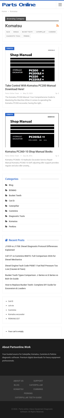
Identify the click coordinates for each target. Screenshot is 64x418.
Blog (8, 32)
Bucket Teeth (27, 32)
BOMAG (16, 32)
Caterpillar (40, 32)
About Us (19, 381)
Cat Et (12, 200)
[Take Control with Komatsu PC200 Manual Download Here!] (32, 64)
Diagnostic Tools (13, 36)
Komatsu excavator (16, 314)
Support (38, 381)
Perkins (26, 36)
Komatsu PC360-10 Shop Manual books (29, 151)
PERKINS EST (14, 319)
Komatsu (10, 48)
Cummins (52, 32)
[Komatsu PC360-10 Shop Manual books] (32, 130)
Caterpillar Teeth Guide (28, 397)
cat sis (11, 305)
